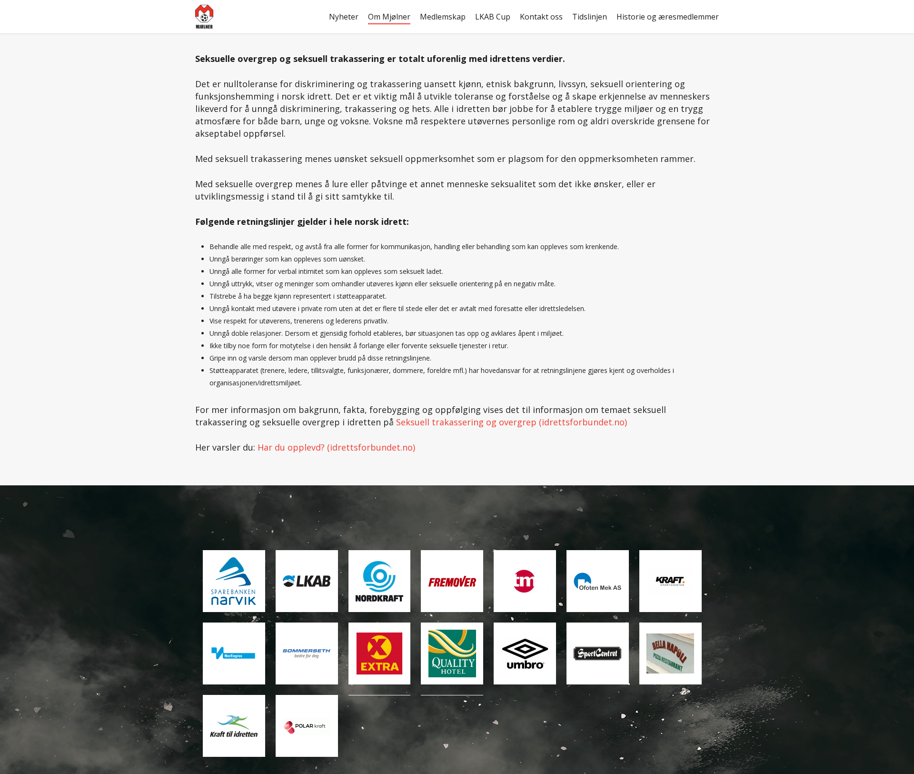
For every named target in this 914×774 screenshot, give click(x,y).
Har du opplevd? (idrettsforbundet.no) (336, 447)
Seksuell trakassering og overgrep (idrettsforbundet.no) (511, 422)
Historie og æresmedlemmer (667, 16)
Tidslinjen (589, 16)
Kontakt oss (541, 16)
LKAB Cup (492, 16)
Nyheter (343, 16)
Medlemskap (443, 16)
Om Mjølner (389, 16)
